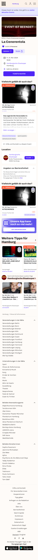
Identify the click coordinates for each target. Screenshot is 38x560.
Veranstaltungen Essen (10, 337)
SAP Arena (6, 435)
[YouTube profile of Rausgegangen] (23, 538)
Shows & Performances (9, 136)
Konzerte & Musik (9, 370)
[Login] (30, 3)
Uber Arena (6, 411)
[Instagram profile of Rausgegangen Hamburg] (15, 538)
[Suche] (26, 3)
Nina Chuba (6, 466)
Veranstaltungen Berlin (10, 323)
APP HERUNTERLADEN (23, 230)
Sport (4, 364)
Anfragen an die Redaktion (19, 500)
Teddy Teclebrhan (8, 461)
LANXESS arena (8, 430)
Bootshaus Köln (8, 419)
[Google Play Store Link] (26, 548)
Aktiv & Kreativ (8, 383)
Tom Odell (6, 479)
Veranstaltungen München (12, 350)
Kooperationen (19, 494)
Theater (5, 388)
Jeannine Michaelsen (10, 450)
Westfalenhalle (7, 438)
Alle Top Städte (7, 356)
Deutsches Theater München (13, 414)
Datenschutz (19, 522)
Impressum (19, 519)
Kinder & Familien (9, 375)
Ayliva (4, 455)
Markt (4, 380)
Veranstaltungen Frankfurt (12, 339)
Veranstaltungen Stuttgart (12, 353)
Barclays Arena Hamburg (11, 427)
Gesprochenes (7, 391)
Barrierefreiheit (19, 510)
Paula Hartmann (8, 474)
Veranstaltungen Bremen (11, 329)
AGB (19, 531)
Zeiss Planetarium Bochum (12, 422)
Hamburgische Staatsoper (16, 63)
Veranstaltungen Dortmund (12, 334)
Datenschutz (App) (19, 525)
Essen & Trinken (8, 397)
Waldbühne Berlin (9, 425)
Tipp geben (19, 497)
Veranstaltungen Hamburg (12, 342)
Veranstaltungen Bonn (10, 326)
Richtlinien (19, 516)
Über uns (19, 507)
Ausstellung (6, 386)
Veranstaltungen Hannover (12, 345)
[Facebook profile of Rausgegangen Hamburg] (19, 538)
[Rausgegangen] (4, 4)
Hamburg (5, 314)
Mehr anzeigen (8, 130)
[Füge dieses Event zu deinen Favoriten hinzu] (19, 285)
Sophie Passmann (9, 447)
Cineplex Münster (8, 433)
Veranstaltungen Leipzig (11, 348)
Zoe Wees (5, 452)
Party (4, 372)
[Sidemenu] (34, 4)
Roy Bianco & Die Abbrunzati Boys (15, 458)
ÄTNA (4, 469)
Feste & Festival (8, 394)
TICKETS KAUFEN (19, 74)
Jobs (19, 504)
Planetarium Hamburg (10, 416)
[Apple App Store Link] (12, 548)
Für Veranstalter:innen (19, 491)
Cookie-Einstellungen (19, 528)
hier (21, 178)
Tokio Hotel (6, 477)
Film (4, 378)
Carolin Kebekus (8, 463)
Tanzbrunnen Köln (9, 408)
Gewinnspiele (19, 513)
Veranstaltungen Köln (10, 331)
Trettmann (6, 471)
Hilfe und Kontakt (19, 488)
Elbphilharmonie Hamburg (12, 406)
